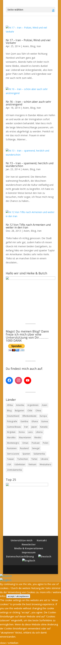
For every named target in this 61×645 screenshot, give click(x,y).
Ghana (35, 421)
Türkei (34, 459)
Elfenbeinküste (29, 416)
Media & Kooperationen (28, 548)
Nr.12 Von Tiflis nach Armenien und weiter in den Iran (28, 226)
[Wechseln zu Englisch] (28, 560)
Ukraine (44, 459)
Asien (26, 46)
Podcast (35, 442)
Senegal (35, 448)
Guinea (44, 421)
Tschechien (22, 459)
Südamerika (39, 453)
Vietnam (32, 464)
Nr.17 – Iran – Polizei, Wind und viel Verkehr (28, 41)
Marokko (11, 437)
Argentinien (32, 405)
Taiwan (10, 459)
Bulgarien (19, 410)
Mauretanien (25, 437)
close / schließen (9, 642)
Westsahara (45, 464)
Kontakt (42, 540)
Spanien (26, 453)
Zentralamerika (14, 469)
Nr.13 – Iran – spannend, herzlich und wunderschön (29, 164)
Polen (45, 442)
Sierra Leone (13, 453)
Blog (32, 46)
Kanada (43, 426)
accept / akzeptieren (18, 596)
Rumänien (12, 448)
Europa (43, 416)
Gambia (24, 421)
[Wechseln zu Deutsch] (6, 576)
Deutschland (13, 416)
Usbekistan (19, 464)
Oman (25, 442)
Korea (22, 432)
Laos (30, 432)
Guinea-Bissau (14, 426)
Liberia (39, 432)
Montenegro (13, 442)
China (38, 410)
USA (9, 464)
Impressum (29, 552)
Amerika (20, 405)
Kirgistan (11, 432)
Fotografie (12, 421)
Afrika (10, 405)
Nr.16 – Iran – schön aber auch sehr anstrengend (28, 103)
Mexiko (37, 437)
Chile (29, 410)
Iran (39, 46)
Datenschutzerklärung (20, 556)
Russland (24, 448)
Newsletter (29, 544)
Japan (34, 426)
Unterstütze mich (21, 540)
